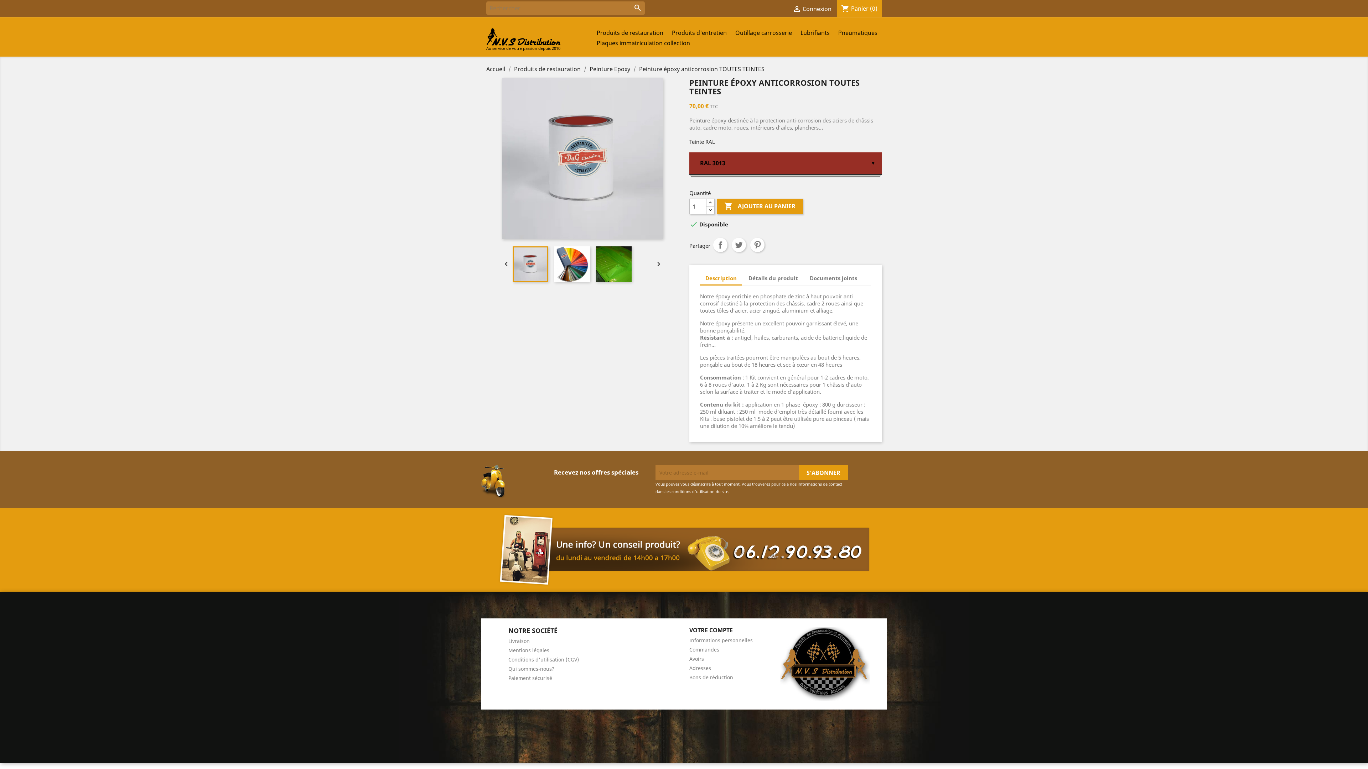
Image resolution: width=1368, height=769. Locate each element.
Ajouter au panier (760, 206)
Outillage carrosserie (763, 33)
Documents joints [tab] (833, 278)
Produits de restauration (630, 33)
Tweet (739, 245)
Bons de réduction (711, 677)
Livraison (519, 641)
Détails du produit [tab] (773, 278)
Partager (720, 245)
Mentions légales (528, 650)
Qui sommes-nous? (531, 668)
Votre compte (711, 630)
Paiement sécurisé (530, 678)
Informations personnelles (721, 640)
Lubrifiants (815, 33)
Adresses (700, 668)
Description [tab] (721, 278)
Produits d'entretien (699, 33)
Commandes (704, 649)
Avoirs (696, 658)
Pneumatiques (857, 33)
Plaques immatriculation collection (643, 43)
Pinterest (757, 245)
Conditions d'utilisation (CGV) (543, 659)
